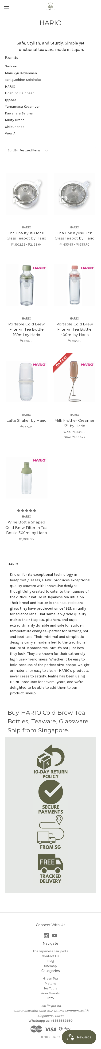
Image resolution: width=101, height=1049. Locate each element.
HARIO (10, 86)
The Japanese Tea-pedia (50, 951)
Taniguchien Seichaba (23, 79)
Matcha (51, 983)
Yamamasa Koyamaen (22, 106)
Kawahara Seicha (19, 113)
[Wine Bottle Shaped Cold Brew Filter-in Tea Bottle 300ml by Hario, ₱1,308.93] (26, 477)
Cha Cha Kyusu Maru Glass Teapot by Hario (26, 236)
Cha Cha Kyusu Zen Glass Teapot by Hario (74, 236)
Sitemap (50, 966)
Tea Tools (50, 988)
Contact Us (50, 956)
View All (11, 133)
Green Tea (50, 978)
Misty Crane (14, 120)
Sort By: (13, 150)
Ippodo (10, 100)
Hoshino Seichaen (20, 93)
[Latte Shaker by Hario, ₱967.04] (26, 381)
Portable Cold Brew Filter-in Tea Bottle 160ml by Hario (26, 329)
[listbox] (34, 150)
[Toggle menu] (6, 6)
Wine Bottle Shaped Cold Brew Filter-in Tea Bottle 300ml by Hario (26, 527)
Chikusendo (14, 127)
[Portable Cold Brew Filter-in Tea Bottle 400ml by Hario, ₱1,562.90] (75, 285)
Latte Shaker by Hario (27, 420)
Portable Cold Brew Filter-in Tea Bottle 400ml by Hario (74, 329)
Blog (50, 961)
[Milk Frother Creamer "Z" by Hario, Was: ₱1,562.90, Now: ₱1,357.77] (75, 381)
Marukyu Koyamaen (21, 73)
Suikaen (11, 66)
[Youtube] (54, 935)
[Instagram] (46, 935)
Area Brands (50, 993)
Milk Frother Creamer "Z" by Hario (74, 423)
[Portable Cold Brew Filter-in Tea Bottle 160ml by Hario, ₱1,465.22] (26, 285)
